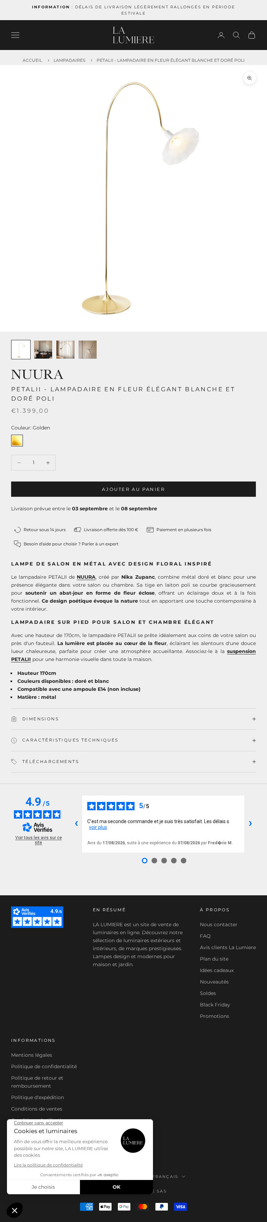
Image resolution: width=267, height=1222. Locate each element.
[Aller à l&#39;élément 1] (21, 349)
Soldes (208, 993)
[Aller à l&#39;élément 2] (43, 349)
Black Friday (215, 1005)
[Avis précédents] (76, 824)
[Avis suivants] (250, 824)
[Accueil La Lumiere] (133, 35)
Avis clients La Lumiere (228, 947)
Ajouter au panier (133, 489)
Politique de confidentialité (44, 1066)
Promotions (214, 1016)
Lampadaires (69, 60)
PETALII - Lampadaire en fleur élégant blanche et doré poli (171, 60)
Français (165, 1176)
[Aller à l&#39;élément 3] (65, 349)
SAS (162, 1191)
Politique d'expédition (37, 1097)
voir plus (98, 827)
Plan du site (214, 959)
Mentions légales (31, 1055)
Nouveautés (214, 982)
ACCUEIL (32, 60)
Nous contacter (218, 924)
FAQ (205, 936)
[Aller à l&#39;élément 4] (87, 349)
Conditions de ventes (36, 1109)
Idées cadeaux (217, 970)
